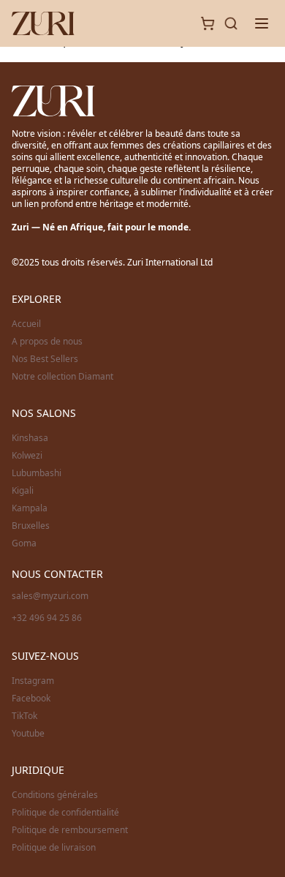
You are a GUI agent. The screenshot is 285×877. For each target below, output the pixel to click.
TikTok (24, 716)
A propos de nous (47, 341)
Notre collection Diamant (62, 377)
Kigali (23, 491)
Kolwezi (27, 456)
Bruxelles (31, 526)
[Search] (231, 23)
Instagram (33, 681)
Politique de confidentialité (65, 812)
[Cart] (207, 23)
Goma (24, 543)
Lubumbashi (36, 473)
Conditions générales (55, 795)
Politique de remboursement (70, 830)
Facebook (31, 698)
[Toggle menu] (261, 23)
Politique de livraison (54, 848)
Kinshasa (30, 438)
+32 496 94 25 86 (47, 617)
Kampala (30, 508)
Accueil (26, 324)
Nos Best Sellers (45, 359)
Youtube (28, 733)
